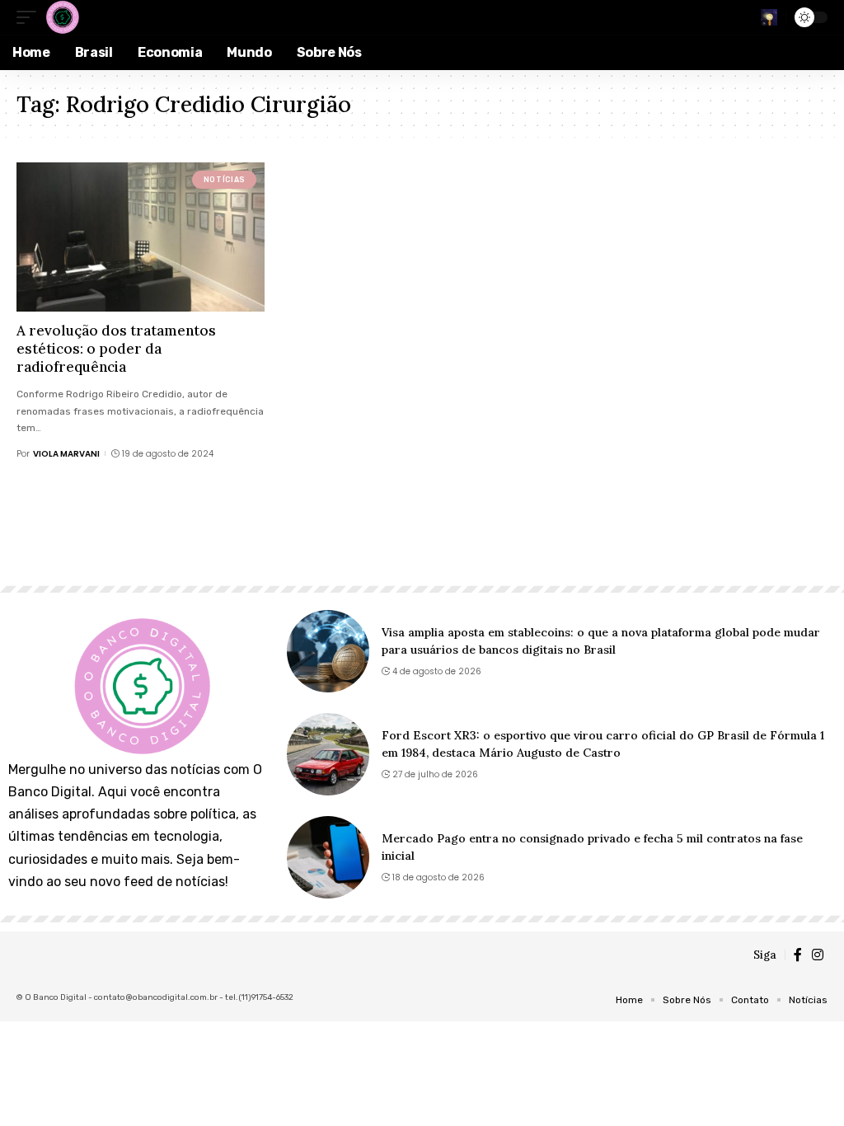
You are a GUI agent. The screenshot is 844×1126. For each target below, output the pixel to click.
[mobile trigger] (30, 17)
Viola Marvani (66, 454)
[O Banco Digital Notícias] (62, 17)
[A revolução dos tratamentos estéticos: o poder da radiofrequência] (140, 237)
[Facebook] (798, 955)
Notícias (225, 180)
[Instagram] (818, 955)
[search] (769, 17)
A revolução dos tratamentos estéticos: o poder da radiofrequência (116, 348)
